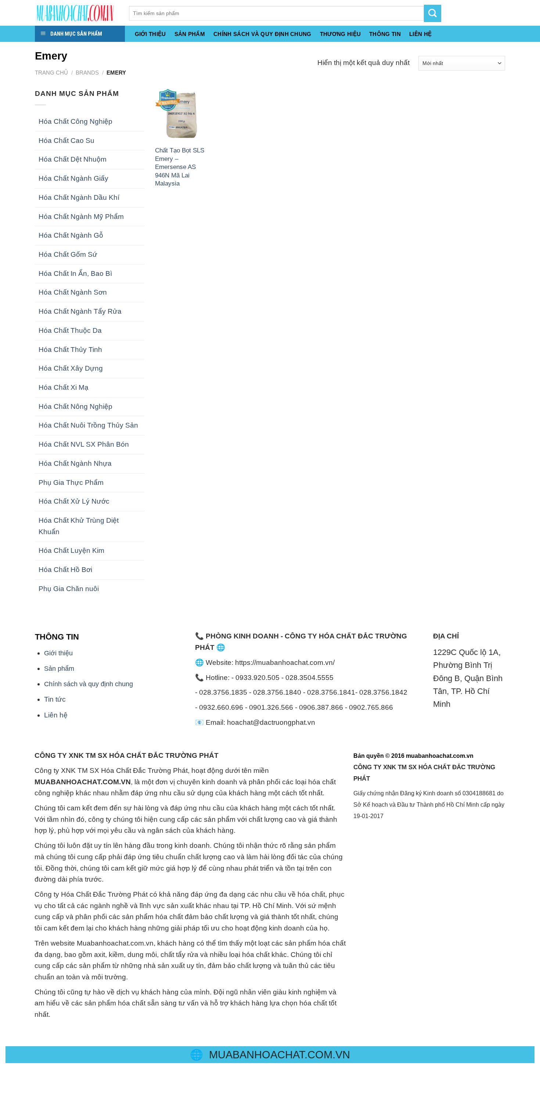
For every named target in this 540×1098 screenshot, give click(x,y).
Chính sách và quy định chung (262, 34)
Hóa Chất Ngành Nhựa (75, 463)
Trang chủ (51, 72)
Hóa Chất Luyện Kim (71, 550)
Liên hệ (56, 715)
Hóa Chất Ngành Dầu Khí (79, 197)
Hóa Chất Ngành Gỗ (71, 235)
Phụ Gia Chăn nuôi (69, 589)
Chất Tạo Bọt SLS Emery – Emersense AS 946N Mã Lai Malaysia (179, 167)
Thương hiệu (340, 34)
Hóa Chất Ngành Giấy (73, 178)
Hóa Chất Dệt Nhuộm (73, 159)
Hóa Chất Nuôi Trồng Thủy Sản (88, 425)
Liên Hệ (420, 34)
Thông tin (385, 34)
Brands (87, 72)
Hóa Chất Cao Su (66, 140)
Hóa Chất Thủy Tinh (70, 349)
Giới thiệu (150, 34)
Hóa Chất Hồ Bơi (65, 569)
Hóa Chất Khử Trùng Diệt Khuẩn (79, 526)
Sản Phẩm (189, 34)
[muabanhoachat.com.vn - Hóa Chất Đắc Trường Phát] (76, 13)
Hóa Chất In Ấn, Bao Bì (75, 273)
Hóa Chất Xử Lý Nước (74, 501)
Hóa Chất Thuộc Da (70, 330)
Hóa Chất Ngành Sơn (73, 292)
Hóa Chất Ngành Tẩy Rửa (80, 311)
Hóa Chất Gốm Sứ (68, 254)
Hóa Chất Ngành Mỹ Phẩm (81, 216)
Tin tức (55, 699)
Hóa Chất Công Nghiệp (75, 121)
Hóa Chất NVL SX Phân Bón (84, 444)
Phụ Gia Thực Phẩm (71, 482)
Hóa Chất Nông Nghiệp (75, 406)
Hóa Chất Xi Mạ (64, 387)
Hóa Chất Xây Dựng (71, 368)
